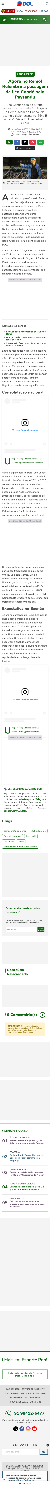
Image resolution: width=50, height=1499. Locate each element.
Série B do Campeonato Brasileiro (20, 846)
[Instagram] (28, 1428)
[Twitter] (15, 1428)
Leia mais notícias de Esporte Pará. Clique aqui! (25, 1374)
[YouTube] (34, 1428)
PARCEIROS (35, 1397)
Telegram (41, 799)
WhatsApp (25, 799)
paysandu (9, 841)
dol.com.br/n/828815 (15, 811)
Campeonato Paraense (15, 830)
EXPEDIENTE (35, 1402)
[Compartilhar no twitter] (25, 142)
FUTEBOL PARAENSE (12, 836)
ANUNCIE (15, 1393)
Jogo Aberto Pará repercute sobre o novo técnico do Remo (26, 344)
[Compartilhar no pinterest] (32, 142)
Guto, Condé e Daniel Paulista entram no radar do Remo (26, 338)
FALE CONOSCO (13, 1389)
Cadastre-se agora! (41, 929)
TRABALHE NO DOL (19, 1397)
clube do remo (38, 830)
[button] (31, 11)
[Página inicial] (4, 19)
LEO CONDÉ (31, 836)
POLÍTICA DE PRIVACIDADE (33, 1393)
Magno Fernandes (30, 134)
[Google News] (25, 148)
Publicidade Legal (18, 1402)
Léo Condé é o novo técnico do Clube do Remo (26, 332)
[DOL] (25, 3)
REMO (21, 841)
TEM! (6, 1393)
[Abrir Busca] (47, 3)
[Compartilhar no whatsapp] (40, 142)
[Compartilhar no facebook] (17, 142)
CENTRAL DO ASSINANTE (33, 1389)
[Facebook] (21, 1428)
